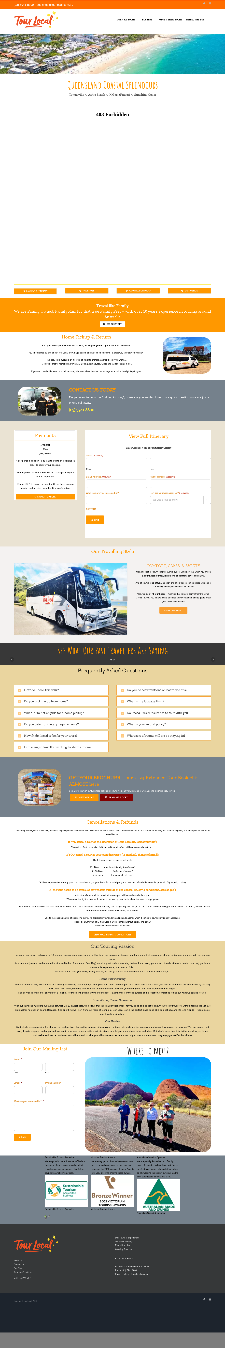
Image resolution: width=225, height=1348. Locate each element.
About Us (18, 1260)
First (88, 469)
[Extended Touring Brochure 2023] (39, 771)
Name (18, 1059)
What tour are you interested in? (102, 493)
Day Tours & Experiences (127, 1237)
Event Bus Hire (122, 1245)
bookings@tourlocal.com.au (55, 4)
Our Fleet (18, 1268)
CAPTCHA (91, 509)
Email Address (98, 477)
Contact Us (19, 1264)
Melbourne (47, 364)
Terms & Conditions (23, 1272)
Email (18, 1083)
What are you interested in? (29, 1101)
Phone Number (162, 477)
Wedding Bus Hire (123, 1249)
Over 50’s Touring (123, 1241)
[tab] (61, 690)
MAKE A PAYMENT (23, 1278)
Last (152, 469)
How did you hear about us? (169, 493)
